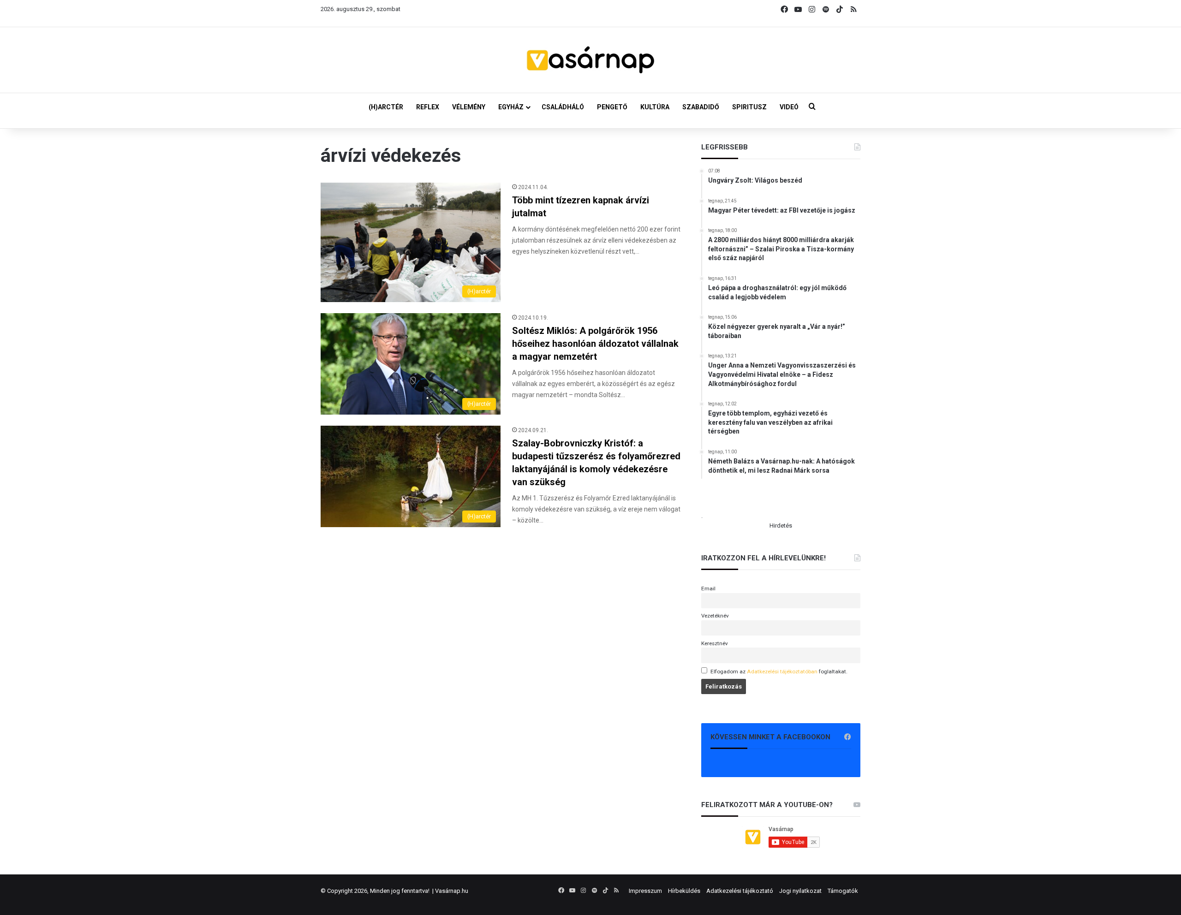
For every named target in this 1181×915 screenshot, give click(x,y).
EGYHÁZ (511, 107)
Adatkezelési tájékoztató (739, 890)
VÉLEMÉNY (468, 107)
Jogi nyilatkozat (800, 890)
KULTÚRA (654, 107)
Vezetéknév (715, 615)
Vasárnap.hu (451, 890)
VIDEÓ (789, 107)
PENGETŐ (612, 107)
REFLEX (427, 107)
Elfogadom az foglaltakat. (778, 671)
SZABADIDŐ (700, 107)
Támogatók (843, 890)
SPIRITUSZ (749, 107)
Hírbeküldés (684, 890)
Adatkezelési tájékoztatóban (782, 671)
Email (708, 588)
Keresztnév (714, 643)
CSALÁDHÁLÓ (563, 107)
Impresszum (645, 890)
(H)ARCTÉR (386, 107)
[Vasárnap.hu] (590, 60)
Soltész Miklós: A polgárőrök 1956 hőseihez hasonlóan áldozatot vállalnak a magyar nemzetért (595, 343)
